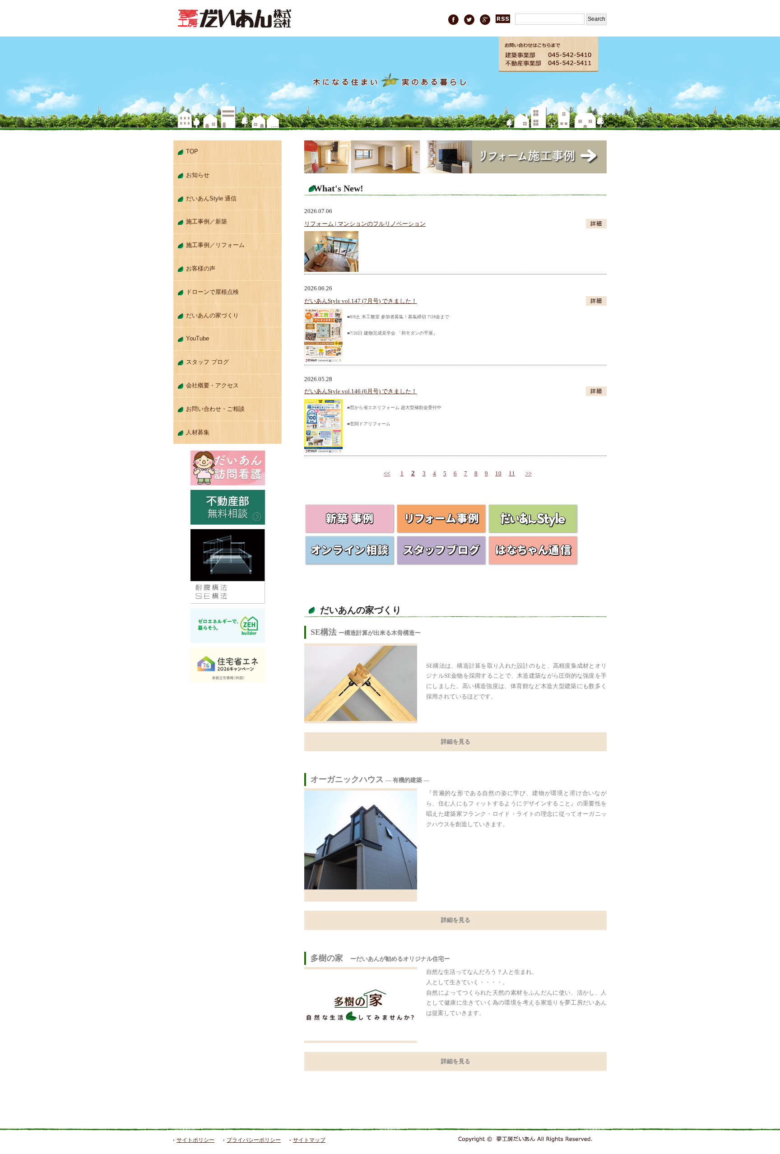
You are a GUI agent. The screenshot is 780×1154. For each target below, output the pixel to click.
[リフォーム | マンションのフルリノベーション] (331, 236)
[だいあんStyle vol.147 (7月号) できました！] (323, 313)
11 (512, 473)
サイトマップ (309, 1140)
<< (387, 473)
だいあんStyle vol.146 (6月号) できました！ (360, 391)
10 (498, 473)
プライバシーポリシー (254, 1140)
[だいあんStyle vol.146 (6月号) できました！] (323, 403)
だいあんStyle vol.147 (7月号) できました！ (360, 301)
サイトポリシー (195, 1140)
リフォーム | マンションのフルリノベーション (365, 223)
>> (528, 473)
